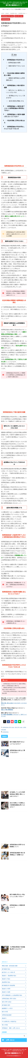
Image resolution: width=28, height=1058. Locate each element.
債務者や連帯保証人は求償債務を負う (15, 79)
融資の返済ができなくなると (15, 67)
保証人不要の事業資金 (7, 709)
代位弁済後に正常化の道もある (14, 121)
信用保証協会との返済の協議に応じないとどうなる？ (14, 115)
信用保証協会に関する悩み (8, 727)
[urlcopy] (23, 721)
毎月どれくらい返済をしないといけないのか (15, 91)
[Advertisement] (14, 148)
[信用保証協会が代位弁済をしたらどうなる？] (15, 721)
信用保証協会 (6, 732)
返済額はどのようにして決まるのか (15, 96)
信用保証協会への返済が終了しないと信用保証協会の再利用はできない (14, 108)
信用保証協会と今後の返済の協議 (14, 86)
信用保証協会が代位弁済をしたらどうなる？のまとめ (14, 127)
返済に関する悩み (19, 727)
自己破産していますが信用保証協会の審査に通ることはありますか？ (17, 794)
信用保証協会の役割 (13, 62)
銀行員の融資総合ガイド (14, 5)
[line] (19, 721)
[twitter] (4, 721)
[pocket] (12, 721)
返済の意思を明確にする (15, 101)
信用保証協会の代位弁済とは (15, 60)
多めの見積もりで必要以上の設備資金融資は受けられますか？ (17, 805)
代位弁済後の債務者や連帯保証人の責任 (14, 74)
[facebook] (8, 721)
